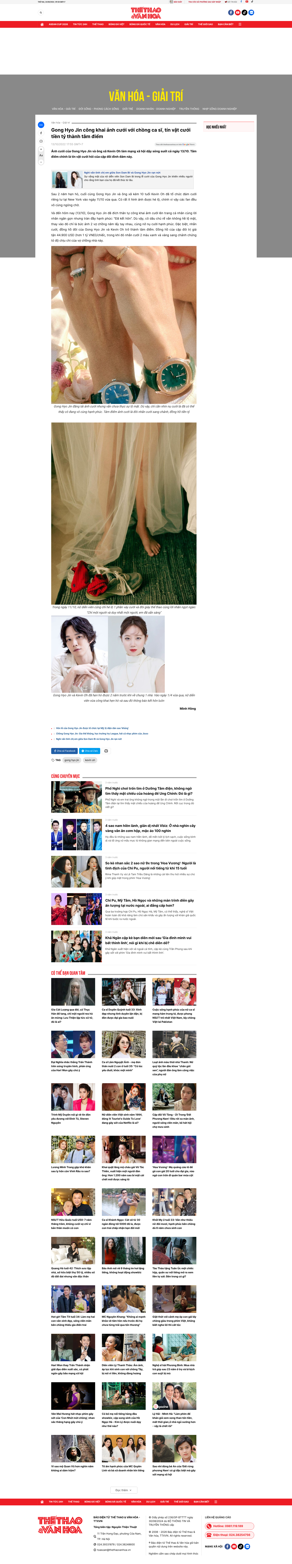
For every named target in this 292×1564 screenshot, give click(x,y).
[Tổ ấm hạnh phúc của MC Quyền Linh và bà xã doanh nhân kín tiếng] (124, 1448)
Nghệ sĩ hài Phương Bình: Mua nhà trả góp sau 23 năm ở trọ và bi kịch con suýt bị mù (173, 1369)
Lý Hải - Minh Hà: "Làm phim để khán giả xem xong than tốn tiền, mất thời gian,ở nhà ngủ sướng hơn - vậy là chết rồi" (174, 1420)
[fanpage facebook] (231, 12)
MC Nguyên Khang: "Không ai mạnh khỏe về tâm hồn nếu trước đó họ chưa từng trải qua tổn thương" (123, 1320)
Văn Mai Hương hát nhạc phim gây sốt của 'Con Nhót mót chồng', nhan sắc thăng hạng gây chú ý (73, 1418)
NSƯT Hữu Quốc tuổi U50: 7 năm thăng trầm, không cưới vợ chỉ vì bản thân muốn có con (71, 1224)
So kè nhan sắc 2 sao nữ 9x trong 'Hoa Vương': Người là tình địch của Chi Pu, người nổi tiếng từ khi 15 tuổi (150, 865)
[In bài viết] (41, 141)
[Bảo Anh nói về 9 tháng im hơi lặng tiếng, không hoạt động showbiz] (124, 1250)
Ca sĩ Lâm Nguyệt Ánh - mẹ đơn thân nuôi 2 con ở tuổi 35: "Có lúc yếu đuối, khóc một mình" (122, 1066)
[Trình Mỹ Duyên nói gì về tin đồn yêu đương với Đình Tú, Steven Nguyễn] (73, 1097)
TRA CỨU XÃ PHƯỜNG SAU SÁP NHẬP (204, 2)
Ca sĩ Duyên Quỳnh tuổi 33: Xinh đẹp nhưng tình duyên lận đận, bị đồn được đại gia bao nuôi (122, 1013)
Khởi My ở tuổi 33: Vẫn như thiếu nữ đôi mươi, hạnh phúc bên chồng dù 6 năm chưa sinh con (173, 1224)
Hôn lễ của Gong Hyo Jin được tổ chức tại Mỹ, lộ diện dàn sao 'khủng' (92, 728)
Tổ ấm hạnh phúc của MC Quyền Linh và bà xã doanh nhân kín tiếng (123, 1468)
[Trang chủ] (42, 24)
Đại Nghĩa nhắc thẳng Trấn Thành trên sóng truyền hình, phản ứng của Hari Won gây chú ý (71, 1066)
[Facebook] (241, 2)
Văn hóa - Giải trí (146, 94)
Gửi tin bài (232, 2)
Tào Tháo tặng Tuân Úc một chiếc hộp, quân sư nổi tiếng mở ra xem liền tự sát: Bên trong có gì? (172, 1272)
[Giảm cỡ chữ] (41, 162)
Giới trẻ (127, 108)
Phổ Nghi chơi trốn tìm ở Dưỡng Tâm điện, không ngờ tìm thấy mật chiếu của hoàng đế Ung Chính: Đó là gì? (148, 791)
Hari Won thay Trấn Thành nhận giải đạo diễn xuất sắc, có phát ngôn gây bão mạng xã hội (70, 1369)
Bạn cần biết (226, 24)
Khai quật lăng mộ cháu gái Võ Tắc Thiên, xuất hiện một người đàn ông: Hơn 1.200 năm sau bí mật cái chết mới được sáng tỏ (123, 1173)
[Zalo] (251, 12)
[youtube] (238, 12)
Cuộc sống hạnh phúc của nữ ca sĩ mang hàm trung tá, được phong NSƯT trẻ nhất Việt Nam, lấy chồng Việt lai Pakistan (173, 1015)
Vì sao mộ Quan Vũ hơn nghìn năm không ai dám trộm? (72, 1468)
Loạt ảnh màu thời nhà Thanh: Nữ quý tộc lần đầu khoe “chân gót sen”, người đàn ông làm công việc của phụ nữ (173, 1068)
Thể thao (98, 24)
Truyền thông (189, 108)
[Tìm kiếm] (41, 13)
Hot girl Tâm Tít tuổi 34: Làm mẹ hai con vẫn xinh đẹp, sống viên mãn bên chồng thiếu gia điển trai (73, 1320)
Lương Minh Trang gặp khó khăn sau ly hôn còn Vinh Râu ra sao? (71, 1169)
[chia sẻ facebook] (41, 133)
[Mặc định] (41, 155)
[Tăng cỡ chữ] (41, 149)
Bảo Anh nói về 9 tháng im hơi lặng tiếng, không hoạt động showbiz (123, 1270)
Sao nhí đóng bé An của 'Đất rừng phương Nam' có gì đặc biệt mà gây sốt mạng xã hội (174, 1470)
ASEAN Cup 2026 (58, 24)
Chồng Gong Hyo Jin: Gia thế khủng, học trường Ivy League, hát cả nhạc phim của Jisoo (102, 733)
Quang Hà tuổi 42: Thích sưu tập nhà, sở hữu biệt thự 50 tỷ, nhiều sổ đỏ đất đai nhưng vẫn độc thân (73, 1272)
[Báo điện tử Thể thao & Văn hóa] (146, 13)
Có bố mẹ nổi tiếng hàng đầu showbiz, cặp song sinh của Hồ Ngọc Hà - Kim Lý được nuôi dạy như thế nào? (121, 1420)
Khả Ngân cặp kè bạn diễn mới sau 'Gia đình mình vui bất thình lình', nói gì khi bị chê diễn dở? (148, 940)
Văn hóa (160, 24)
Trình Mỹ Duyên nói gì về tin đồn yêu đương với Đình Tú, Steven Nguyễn (71, 1118)
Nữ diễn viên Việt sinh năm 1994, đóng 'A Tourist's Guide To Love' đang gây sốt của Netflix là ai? (122, 1118)
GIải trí (188, 24)
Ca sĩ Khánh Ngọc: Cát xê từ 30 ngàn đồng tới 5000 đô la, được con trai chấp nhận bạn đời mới (121, 1224)
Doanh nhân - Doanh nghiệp (156, 108)
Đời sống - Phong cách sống (99, 108)
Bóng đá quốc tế (139, 24)
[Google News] (175, 145)
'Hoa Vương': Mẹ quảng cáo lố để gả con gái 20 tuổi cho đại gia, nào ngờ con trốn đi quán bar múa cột (173, 1171)
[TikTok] (253, 2)
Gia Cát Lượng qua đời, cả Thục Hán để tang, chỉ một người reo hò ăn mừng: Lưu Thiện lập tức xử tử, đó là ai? (72, 1015)
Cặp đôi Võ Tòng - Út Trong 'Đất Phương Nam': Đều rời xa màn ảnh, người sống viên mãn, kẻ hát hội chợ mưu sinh (173, 1120)
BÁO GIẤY (178, 2)
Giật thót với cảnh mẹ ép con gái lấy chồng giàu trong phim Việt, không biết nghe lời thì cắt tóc (174, 1320)
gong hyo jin (72, 760)
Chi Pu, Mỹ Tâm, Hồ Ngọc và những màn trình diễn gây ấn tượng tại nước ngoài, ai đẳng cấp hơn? (149, 903)
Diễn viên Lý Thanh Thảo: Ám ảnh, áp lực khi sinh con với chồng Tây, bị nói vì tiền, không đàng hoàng (122, 1369)
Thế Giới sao (205, 24)
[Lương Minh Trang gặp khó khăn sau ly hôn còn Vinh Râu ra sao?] (73, 1149)
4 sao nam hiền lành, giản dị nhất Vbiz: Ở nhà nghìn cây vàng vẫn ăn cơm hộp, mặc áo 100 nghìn (150, 828)
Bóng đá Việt (116, 24)
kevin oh (90, 760)
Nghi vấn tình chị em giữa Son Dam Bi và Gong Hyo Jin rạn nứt (122, 172)
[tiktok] (244, 12)
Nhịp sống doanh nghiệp (220, 108)
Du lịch (175, 24)
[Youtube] (247, 2)
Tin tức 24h (80, 24)
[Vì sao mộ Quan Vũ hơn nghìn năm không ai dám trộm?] (73, 1448)
